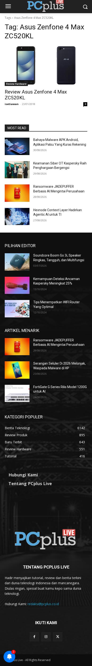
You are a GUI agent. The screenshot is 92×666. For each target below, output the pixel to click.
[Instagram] (45, 636)
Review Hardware (16, 84)
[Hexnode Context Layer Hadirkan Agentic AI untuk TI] (17, 216)
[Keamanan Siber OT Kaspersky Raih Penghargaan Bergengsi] (17, 170)
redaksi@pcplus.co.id (43, 604)
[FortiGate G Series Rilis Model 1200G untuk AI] (17, 393)
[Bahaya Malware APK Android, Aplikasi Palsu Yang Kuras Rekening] (17, 146)
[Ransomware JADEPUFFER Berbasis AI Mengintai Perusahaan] (17, 193)
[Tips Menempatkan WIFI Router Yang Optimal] (17, 308)
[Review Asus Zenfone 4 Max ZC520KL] (46, 65)
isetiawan (12, 104)
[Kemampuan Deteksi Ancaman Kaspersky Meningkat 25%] (17, 285)
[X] (57, 636)
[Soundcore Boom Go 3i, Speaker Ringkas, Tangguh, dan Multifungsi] (17, 262)
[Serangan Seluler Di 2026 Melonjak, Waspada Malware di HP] (17, 370)
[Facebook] (34, 636)
